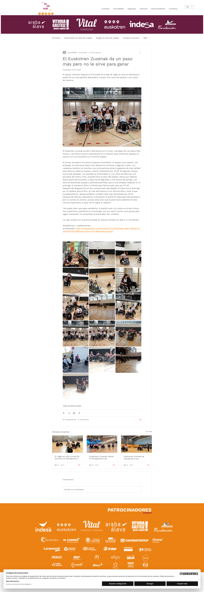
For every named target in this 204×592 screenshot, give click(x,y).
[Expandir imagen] (76, 254)
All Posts (56, 38)
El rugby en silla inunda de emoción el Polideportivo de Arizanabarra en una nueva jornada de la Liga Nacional (67, 457)
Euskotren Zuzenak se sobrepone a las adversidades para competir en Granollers (134, 457)
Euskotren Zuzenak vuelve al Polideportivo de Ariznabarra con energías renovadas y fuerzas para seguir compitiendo (101, 457)
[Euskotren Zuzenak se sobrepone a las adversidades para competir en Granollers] (136, 444)
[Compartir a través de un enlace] (79, 413)
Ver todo (149, 431)
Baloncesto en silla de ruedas (78, 38)
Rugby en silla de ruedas (107, 38)
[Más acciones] (140, 52)
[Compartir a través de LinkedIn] (74, 413)
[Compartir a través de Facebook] (64, 413)
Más (145, 38)
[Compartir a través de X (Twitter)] (69, 413)
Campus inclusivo (131, 38)
